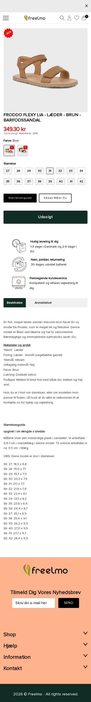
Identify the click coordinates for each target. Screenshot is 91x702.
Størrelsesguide (20, 198)
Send (68, 603)
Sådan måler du (55, 198)
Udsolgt (45, 217)
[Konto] (68, 19)
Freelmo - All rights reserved (52, 694)
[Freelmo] (34, 18)
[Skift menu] (5, 18)
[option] (45, 70)
